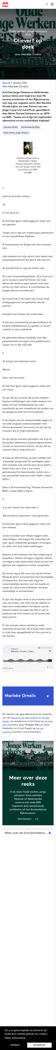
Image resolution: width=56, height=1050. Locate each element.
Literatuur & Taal (10, 127)
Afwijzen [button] (15, 1045)
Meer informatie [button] (15, 1038)
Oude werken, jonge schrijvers (16, 133)
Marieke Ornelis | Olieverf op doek (28, 671)
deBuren (6, 671)
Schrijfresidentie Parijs (30, 127)
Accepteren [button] (39, 1045)
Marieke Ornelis (18, 86)
